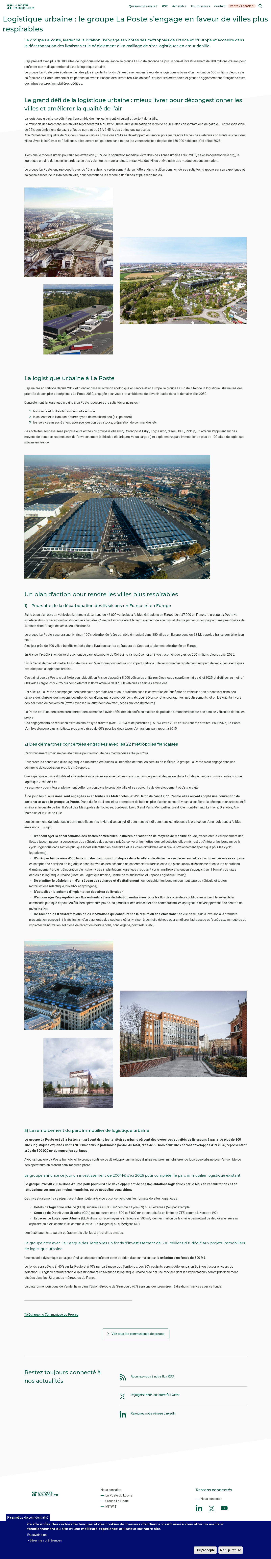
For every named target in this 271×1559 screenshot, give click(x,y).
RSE (165, 6)
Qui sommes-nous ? (143, 6)
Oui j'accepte (205, 1550)
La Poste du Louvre (119, 1495)
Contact (220, 6)
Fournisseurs (200, 6)
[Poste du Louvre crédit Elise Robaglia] (68, 1029)
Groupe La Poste (117, 1501)
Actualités (179, 6)
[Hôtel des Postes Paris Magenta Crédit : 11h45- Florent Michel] (183, 1076)
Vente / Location (242, 6)
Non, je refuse (230, 1550)
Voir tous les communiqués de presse (137, 1334)
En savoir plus (37, 1535)
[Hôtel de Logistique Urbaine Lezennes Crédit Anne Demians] (183, 322)
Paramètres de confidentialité (27, 1517)
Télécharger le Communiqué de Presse (51, 1314)
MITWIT (110, 1506)
